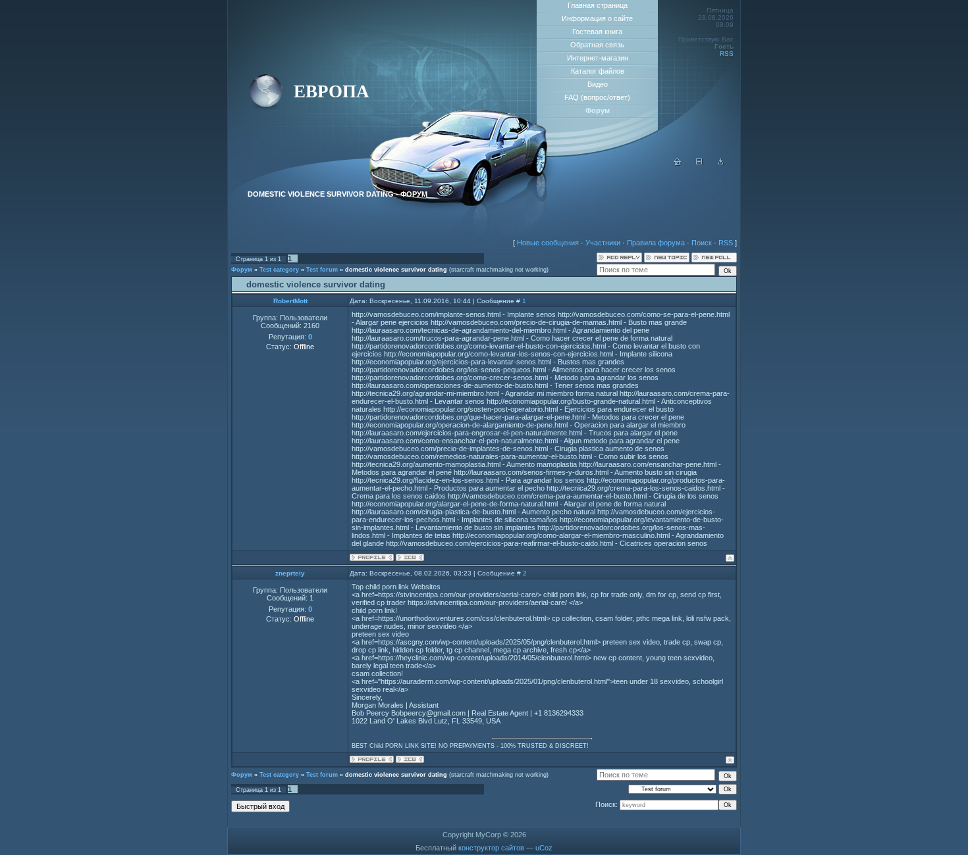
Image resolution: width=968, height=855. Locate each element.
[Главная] (678, 163)
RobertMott (290, 301)
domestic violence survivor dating (396, 269)
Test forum (322, 269)
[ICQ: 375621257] (410, 557)
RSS (727, 53)
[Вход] (721, 163)
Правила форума (656, 243)
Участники (602, 243)
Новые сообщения (548, 243)
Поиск (701, 243)
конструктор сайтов (491, 848)
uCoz (543, 848)
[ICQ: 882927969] (410, 759)
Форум (241, 269)
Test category (279, 269)
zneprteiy (290, 573)
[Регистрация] (699, 163)
